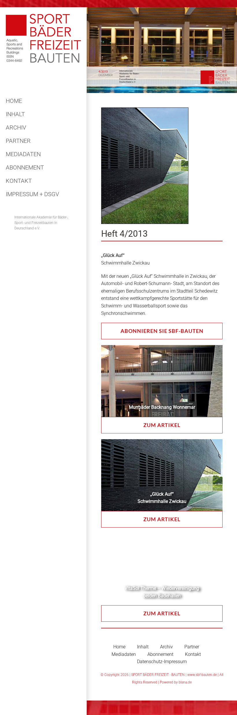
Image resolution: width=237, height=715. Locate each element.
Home (119, 647)
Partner (191, 647)
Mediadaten (124, 654)
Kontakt (193, 654)
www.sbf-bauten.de (202, 675)
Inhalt (143, 647)
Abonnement (160, 654)
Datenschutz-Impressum (162, 661)
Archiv (166, 647)
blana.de (185, 682)
